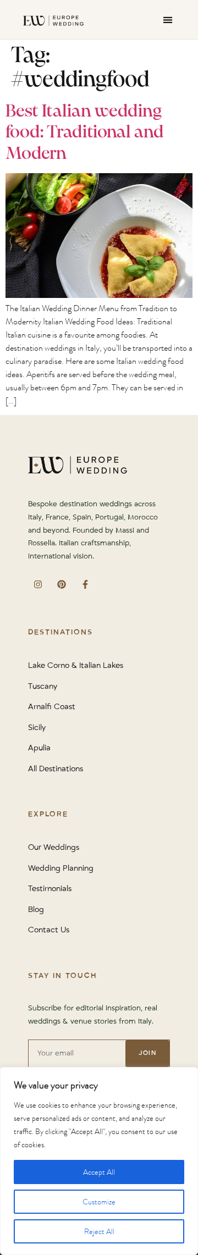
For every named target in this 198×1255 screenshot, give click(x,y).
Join (147, 1053)
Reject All (99, 1231)
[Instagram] (37, 584)
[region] (99, 1161)
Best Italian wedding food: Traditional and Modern (85, 132)
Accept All (99, 1171)
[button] (167, 19)
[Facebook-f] (85, 584)
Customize (99, 1201)
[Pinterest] (61, 584)
